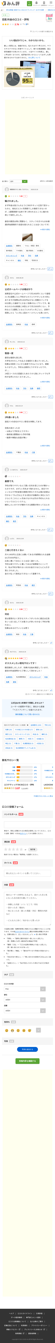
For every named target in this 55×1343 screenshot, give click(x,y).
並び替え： (6, 181)
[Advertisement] (27, 118)
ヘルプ (11, 1313)
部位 (5, 994)
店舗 (5, 1005)
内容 (8, 884)
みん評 (10, 3)
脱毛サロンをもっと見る (44, 796)
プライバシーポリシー (39, 1325)
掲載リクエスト (12, 1329)
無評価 (32, 849)
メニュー (51, 5)
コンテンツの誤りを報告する (42, 31)
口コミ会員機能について (17, 1321)
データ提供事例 (16, 1317)
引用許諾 (39, 1313)
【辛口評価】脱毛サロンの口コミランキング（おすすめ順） (25, 10)
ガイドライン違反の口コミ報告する (40, 694)
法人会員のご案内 (36, 1321)
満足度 (9, 841)
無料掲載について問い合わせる (27, 714)
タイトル (10, 862)
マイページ (36, 5)
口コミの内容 (9, 984)
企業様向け (44, 5)
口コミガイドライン (22, 931)
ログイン (23, 833)
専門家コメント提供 (33, 1317)
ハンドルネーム (10, 814)
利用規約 (24, 1325)
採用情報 (18, 1333)
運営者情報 (32, 1333)
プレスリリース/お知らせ (33, 1329)
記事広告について (10, 1325)
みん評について (34, 57)
